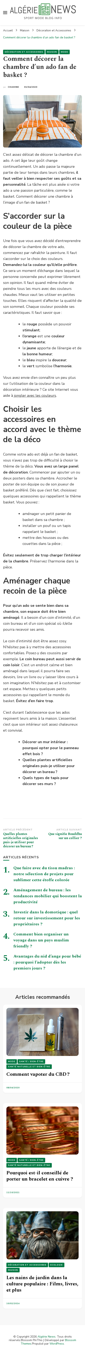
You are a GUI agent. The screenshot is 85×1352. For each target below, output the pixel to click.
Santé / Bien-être (31, 1061)
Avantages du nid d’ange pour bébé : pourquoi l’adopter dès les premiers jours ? (47, 962)
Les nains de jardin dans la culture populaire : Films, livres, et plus (42, 1284)
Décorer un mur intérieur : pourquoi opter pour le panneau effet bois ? (50, 747)
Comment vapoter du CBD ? (38, 1074)
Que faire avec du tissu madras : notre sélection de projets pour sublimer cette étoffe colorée (44, 874)
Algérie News (46, 1337)
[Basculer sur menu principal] (5, 12)
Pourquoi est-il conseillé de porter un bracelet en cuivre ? (39, 1176)
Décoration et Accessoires (24, 52)
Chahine (13, 87)
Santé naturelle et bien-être (29, 1066)
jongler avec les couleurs (34, 395)
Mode (64, 52)
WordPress (57, 1344)
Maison (52, 52)
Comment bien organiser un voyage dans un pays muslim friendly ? (41, 940)
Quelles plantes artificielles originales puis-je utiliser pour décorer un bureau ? (48, 765)
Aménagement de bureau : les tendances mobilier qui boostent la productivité (47, 896)
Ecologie (56, 1264)
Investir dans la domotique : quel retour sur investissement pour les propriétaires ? (46, 918)
